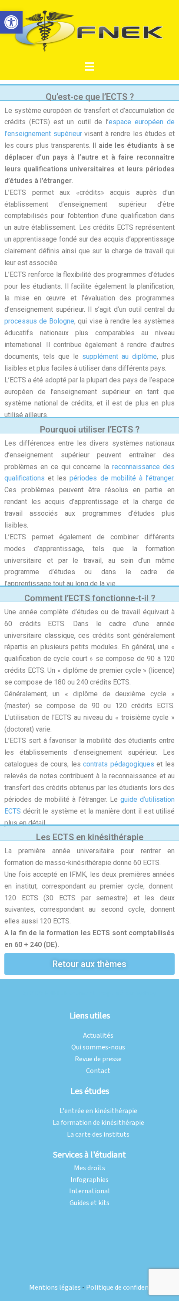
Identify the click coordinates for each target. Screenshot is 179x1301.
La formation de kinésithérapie (98, 1122)
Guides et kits (89, 1203)
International (89, 1191)
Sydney (146, 993)
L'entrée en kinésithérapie (98, 1111)
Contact (98, 1071)
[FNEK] (89, 30)
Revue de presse (98, 1059)
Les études (89, 1091)
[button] (11, 22)
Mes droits (89, 1168)
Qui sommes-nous (98, 1047)
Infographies (89, 1180)
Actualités (98, 1035)
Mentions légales (55, 1287)
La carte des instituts (98, 1134)
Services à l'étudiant (89, 1155)
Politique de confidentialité (126, 1287)
